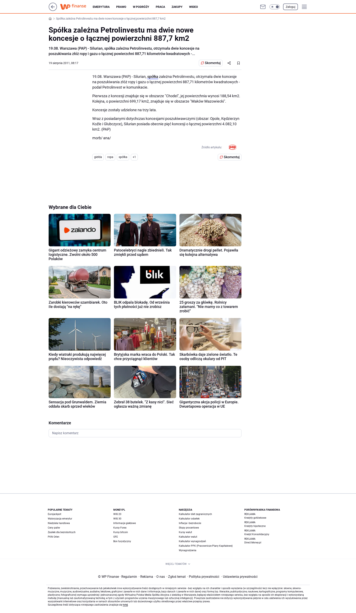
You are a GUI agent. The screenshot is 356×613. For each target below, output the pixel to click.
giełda (98, 157)
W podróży (141, 6)
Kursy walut (185, 532)
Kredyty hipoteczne (255, 526)
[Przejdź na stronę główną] (53, 10)
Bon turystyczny (122, 541)
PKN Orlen (53, 536)
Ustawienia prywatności (239, 577)
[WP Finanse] (76, 7)
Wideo (193, 6)
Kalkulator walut (188, 536)
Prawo (121, 6)
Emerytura (101, 6)
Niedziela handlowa (59, 523)
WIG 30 (117, 518)
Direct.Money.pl (252, 542)
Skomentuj (213, 63)
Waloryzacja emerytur (60, 518)
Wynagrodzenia (187, 550)
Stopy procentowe (189, 527)
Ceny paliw (54, 527)
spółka (152, 76)
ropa (110, 157)
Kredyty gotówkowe (255, 517)
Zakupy (177, 6)
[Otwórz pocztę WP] (263, 7)
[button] (274, 6)
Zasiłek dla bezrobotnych (62, 532)
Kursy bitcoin (120, 532)
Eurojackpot (54, 514)
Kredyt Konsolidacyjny (256, 534)
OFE (115, 536)
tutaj (125, 604)
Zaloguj (290, 6)
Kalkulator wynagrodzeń (192, 541)
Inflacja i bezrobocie (190, 523)
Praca (160, 6)
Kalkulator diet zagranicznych (195, 514)
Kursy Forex (119, 527)
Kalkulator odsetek (189, 518)
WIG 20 (117, 514)
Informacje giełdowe (124, 523)
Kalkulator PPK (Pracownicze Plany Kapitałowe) (206, 545)
